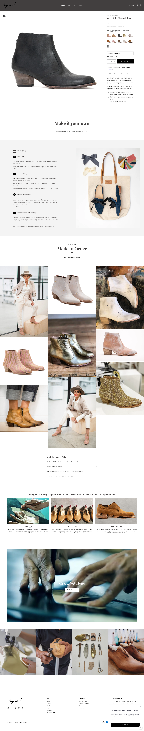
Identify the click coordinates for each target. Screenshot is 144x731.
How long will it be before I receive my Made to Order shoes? (62, 462)
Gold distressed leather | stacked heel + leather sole (125, 35)
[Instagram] (19, 708)
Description (109, 74)
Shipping (49, 710)
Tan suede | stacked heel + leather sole (114, 35)
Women (63, 5)
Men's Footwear (83, 706)
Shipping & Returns (126, 74)
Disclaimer (116, 74)
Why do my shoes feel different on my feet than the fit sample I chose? (65, 471)
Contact (49, 706)
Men (69, 5)
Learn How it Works (112, 56)
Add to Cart (125, 61)
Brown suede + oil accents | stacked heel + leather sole (119, 41)
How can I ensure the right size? (55, 466)
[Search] (137, 5)
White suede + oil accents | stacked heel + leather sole (125, 41)
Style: (118, 30)
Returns (49, 708)
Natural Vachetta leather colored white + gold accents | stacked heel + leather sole (130, 35)
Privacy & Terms (51, 712)
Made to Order (110, 15)
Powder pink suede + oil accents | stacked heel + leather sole (114, 41)
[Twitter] (8, 708)
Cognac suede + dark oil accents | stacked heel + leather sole (109, 41)
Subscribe (125, 725)
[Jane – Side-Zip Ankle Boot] (4, 16)
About (74, 5)
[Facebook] (12, 708)
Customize (109, 46)
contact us (47, 226)
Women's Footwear (84, 703)
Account (131, 5)
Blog (80, 5)
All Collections (83, 701)
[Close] (140, 706)
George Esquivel (14, 722)
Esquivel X (82, 708)
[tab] (110, 74)
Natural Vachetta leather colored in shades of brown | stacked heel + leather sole (130, 41)
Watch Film (72, 589)
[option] (4, 16)
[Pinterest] (22, 708)
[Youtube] (15, 708)
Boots (116, 15)
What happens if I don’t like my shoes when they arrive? (61, 476)
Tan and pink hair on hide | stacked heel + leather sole (109, 35)
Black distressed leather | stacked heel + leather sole (119, 35)
